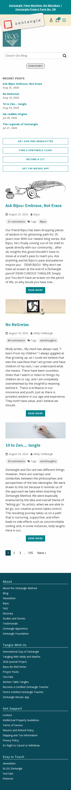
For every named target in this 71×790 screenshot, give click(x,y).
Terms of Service (13, 725)
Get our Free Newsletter (35, 141)
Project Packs (11, 672)
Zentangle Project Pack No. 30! (35, 9)
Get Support (12, 708)
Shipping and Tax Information (20, 735)
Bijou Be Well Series (14, 666)
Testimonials (10, 623)
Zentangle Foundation (16, 633)
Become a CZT (35, 159)
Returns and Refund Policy (18, 730)
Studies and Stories (14, 618)
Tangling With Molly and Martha (21, 656)
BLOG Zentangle (12, 768)
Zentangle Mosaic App (16, 697)
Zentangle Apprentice (15, 628)
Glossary (8, 613)
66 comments (16, 340)
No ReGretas (11, 95)
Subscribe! (35, 65)
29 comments (16, 461)
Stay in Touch (13, 757)
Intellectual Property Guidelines (21, 720)
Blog (5, 593)
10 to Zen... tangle (15, 105)
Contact (7, 715)
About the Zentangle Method (20, 588)
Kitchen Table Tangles (16, 682)
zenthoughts (48, 340)
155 (30, 553)
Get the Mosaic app (35, 168)
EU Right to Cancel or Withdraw (21, 745)
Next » (41, 553)
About (7, 581)
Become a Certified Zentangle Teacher (25, 687)
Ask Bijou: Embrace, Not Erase (22, 85)
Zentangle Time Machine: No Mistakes (34, 5)
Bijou (43, 221)
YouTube (8, 677)
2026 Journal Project (15, 661)
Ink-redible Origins (15, 116)
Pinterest (8, 778)
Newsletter (9, 598)
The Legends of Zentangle (20, 126)
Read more (35, 290)
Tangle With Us (15, 645)
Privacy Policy (11, 740)
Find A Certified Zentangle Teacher (23, 692)
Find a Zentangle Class (35, 150)
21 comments (16, 221)
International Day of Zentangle (21, 651)
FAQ (5, 608)
